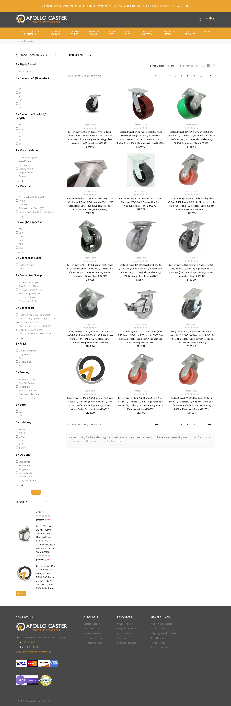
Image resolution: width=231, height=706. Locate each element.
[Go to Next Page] (210, 76)
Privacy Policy (158, 643)
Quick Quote (123, 633)
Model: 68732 (140, 391)
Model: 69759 (191, 391)
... (165, 76)
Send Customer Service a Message (33, 652)
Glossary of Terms (92, 638)
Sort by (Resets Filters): (162, 66)
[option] (36, 543)
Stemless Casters (92, 633)
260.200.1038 (25, 642)
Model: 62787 (140, 191)
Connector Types (168, 33)
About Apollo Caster (161, 624)
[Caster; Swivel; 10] (191, 104)
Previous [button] (46, 502)
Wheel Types (128, 33)
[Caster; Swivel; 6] (141, 104)
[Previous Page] (157, 76)
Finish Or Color (93, 33)
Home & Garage (56, 33)
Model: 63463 (90, 125)
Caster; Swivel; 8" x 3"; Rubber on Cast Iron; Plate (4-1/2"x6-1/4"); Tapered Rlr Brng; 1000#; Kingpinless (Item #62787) (141, 202)
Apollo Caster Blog (160, 648)
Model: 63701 (140, 258)
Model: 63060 (140, 324)
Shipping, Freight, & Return (164, 633)
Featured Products (126, 643)
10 (194, 76)
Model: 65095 (191, 125)
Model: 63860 (141, 125)
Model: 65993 (90, 324)
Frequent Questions (127, 629)
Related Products (191, 33)
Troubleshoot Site (92, 643)
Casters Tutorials (91, 624)
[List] (214, 66)
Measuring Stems (92, 629)
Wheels (208, 32)
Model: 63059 (90, 191)
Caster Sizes (112, 33)
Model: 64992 (90, 391)
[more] (20, 593)
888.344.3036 (27, 647)
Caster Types (75, 33)
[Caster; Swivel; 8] (90, 104)
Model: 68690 (191, 324)
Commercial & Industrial (31, 33)
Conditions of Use (160, 638)
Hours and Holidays (161, 629)
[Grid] (209, 66)
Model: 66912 (191, 191)
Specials (121, 638)
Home (18, 41)
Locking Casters (147, 33)
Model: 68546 (191, 258)
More (18, 181)
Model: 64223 (90, 258)
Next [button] (50, 502)
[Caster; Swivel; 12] (90, 237)
